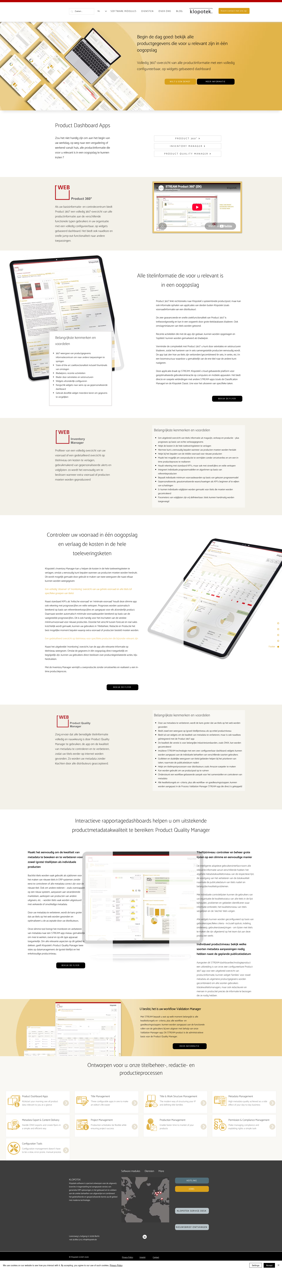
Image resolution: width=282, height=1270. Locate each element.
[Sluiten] (278, 1265)
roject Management (102, 1120)
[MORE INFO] (65, 1103)
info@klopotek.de (90, 1239)
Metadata (233, 1096)
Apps (45, 1096)
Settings (255, 1265)
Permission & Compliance (241, 1120)
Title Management (100, 1096)
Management (246, 1096)
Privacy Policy (116, 1265)
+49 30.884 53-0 (75, 1239)
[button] (192, 1181)
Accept (269, 1265)
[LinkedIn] (145, 1237)
